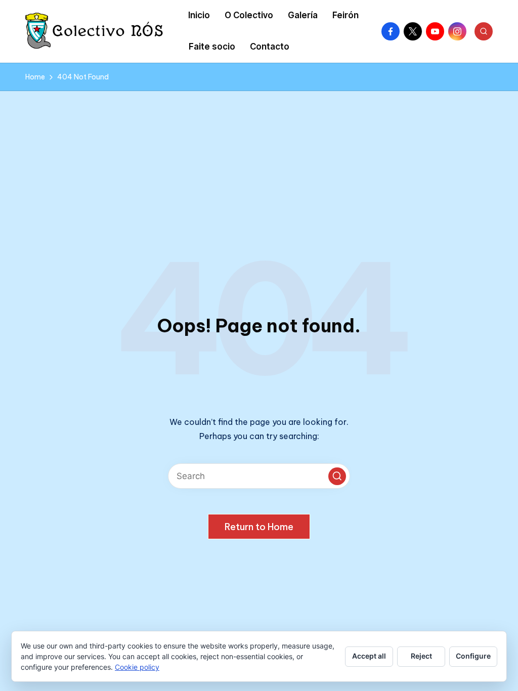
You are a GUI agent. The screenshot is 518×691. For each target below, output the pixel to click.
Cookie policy (137, 667)
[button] (337, 476)
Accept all (369, 656)
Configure (473, 656)
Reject (421, 656)
